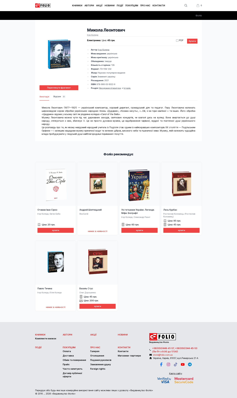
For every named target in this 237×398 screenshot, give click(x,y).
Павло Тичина (44, 288)
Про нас (145, 5)
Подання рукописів (100, 360)
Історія (127, 88)
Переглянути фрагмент (59, 88)
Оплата (67, 351)
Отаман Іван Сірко (47, 209)
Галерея (94, 351)
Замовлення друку (100, 364)
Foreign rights (97, 368)
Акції (99, 5)
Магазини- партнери (129, 355)
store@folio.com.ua (163, 354)
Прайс (66, 364)
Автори (89, 5)
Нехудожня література (110, 88)
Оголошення (97, 355)
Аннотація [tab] (44, 96)
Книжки (77, 5)
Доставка (68, 355)
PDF (181, 40)
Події (120, 5)
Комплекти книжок (45, 338)
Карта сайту (175, 373)
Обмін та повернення (74, 360)
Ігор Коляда (92, 35)
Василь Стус (86, 288)
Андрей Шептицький (90, 209)
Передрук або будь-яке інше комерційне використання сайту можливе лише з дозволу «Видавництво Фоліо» (94, 390)
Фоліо (199, 15)
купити (55, 230)
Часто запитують (72, 368)
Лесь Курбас (170, 209)
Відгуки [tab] (58, 96)
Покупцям (131, 5)
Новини (110, 5)
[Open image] (59, 55)
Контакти (159, 5)
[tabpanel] (119, 118)
